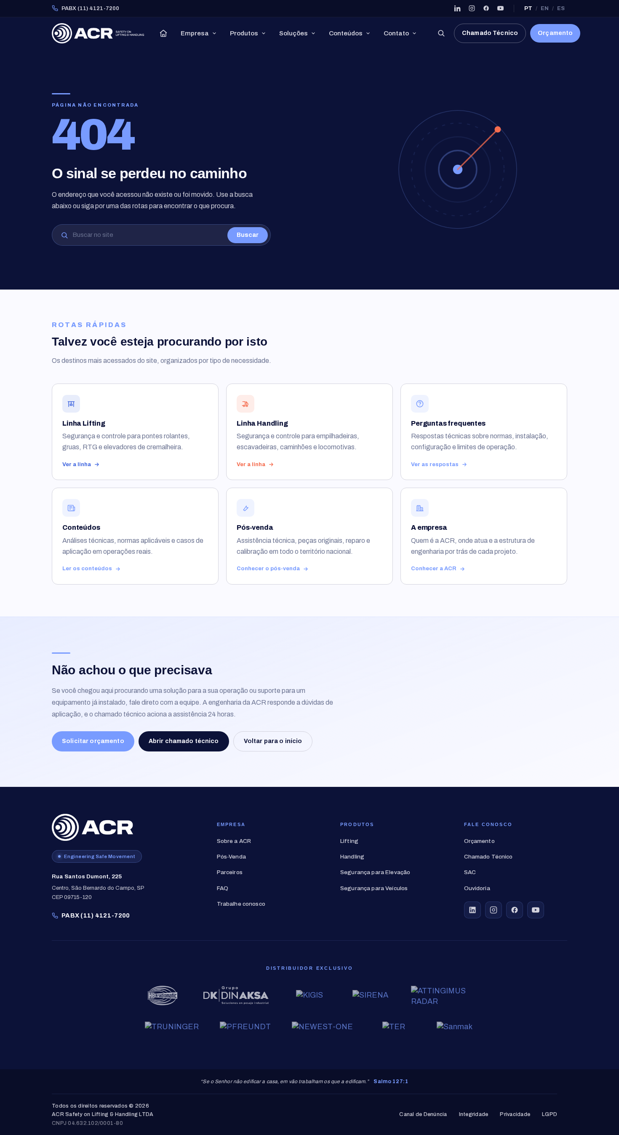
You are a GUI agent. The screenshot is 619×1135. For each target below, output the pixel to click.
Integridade (473, 1114)
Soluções (293, 33)
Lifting (349, 841)
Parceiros (230, 872)
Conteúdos (346, 33)
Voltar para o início (273, 741)
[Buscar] (441, 33)
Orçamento (555, 33)
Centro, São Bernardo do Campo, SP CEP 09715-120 (98, 886)
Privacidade (515, 1114)
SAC (470, 872)
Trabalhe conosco (241, 904)
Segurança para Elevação (375, 872)
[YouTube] (500, 8)
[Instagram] (472, 8)
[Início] (163, 33)
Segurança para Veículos (374, 888)
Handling (352, 856)
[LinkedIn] (457, 8)
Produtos (244, 33)
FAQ (222, 888)
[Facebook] (486, 8)
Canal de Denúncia (423, 1114)
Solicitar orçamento (93, 741)
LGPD (549, 1114)
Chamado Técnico (490, 33)
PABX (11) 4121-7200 (90, 8)
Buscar (248, 235)
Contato (396, 33)
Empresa (195, 33)
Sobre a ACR (234, 841)
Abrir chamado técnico (184, 741)
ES (561, 8)
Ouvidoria (477, 888)
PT (528, 8)
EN (545, 8)
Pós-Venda (231, 856)
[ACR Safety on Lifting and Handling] (98, 33)
